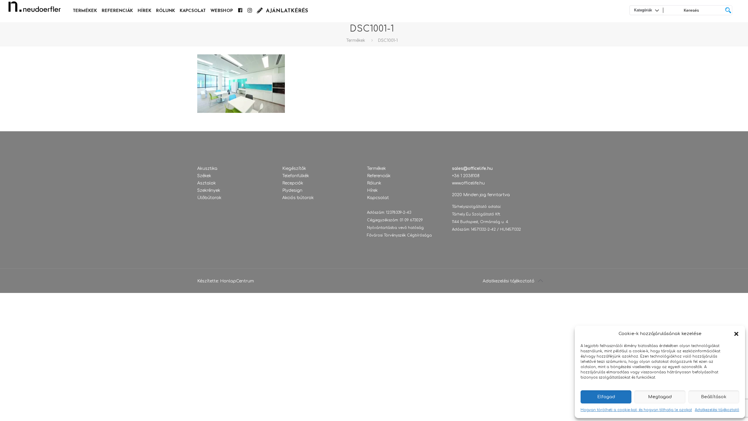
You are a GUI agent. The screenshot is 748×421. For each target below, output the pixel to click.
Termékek (355, 40)
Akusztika (207, 168)
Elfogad (606, 396)
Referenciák (379, 176)
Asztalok (206, 183)
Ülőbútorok (209, 198)
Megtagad (660, 396)
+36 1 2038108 (465, 176)
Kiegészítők (294, 168)
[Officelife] (34, 9)
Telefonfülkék (295, 176)
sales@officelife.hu (472, 168)
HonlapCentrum (237, 281)
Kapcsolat (378, 198)
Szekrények (208, 190)
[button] (736, 334)
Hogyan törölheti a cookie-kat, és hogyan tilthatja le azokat (636, 410)
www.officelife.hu (468, 183)
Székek (204, 176)
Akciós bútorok (298, 198)
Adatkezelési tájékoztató (717, 410)
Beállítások (713, 396)
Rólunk (374, 183)
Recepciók (292, 183)
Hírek (372, 190)
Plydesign (292, 190)
